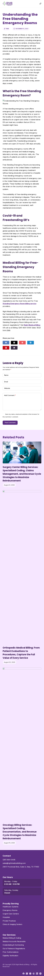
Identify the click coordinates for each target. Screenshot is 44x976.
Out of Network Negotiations (14, 948)
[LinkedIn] (30, 342)
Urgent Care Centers (11, 914)
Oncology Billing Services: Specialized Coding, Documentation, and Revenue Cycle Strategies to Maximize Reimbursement (20, 831)
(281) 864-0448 (9, 860)
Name (6, 375)
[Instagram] (30, 973)
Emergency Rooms (10, 910)
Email (6, 382)
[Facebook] (6, 342)
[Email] (14, 348)
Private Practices (9, 921)
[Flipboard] (6, 348)
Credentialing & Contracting (13, 945)
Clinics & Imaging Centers (12, 924)
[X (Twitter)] (14, 342)
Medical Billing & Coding (12, 938)
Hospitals (6, 917)
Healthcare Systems (10, 907)
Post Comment (10, 422)
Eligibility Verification (10, 956)
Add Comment (10, 395)
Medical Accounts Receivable (14, 941)
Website (7, 388)
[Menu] (40, 4)
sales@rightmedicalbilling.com (14, 863)
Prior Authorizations (10, 952)
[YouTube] (40, 973)
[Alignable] (34, 973)
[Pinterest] (22, 342)
